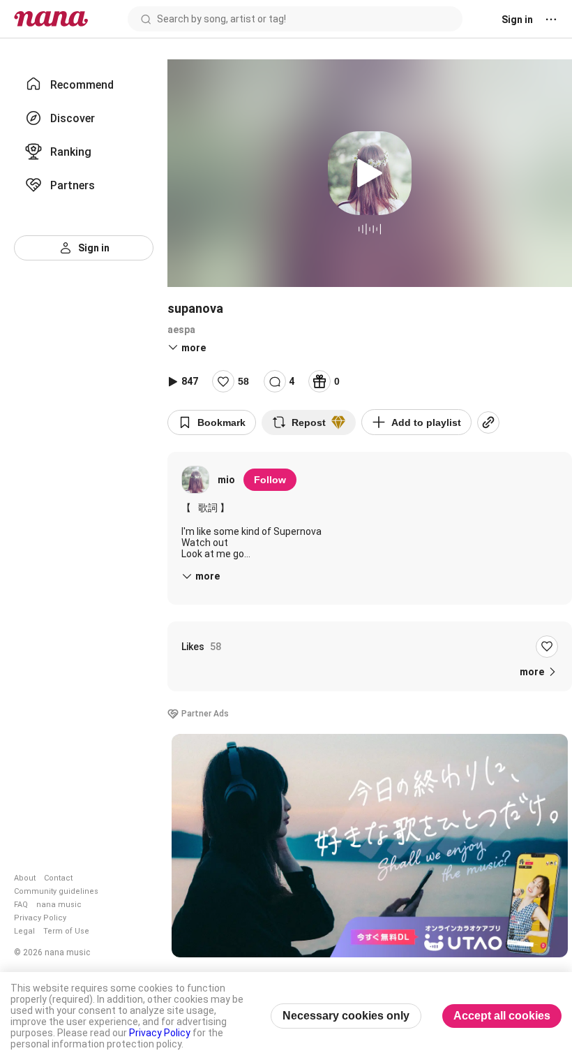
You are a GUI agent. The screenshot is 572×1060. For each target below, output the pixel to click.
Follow (270, 479)
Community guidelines (56, 891)
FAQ (21, 904)
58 (243, 381)
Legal (24, 931)
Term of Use (66, 931)
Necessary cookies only (346, 1016)
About (25, 878)
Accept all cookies (501, 1016)
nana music (59, 904)
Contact (58, 878)
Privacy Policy (40, 917)
